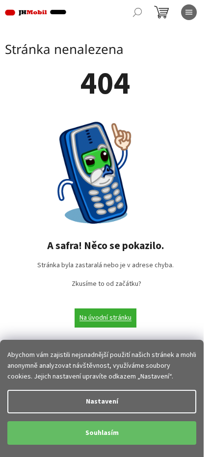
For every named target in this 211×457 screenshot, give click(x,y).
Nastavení (102, 401)
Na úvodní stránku (105, 318)
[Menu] (189, 12)
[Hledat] (137, 12)
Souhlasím (102, 433)
